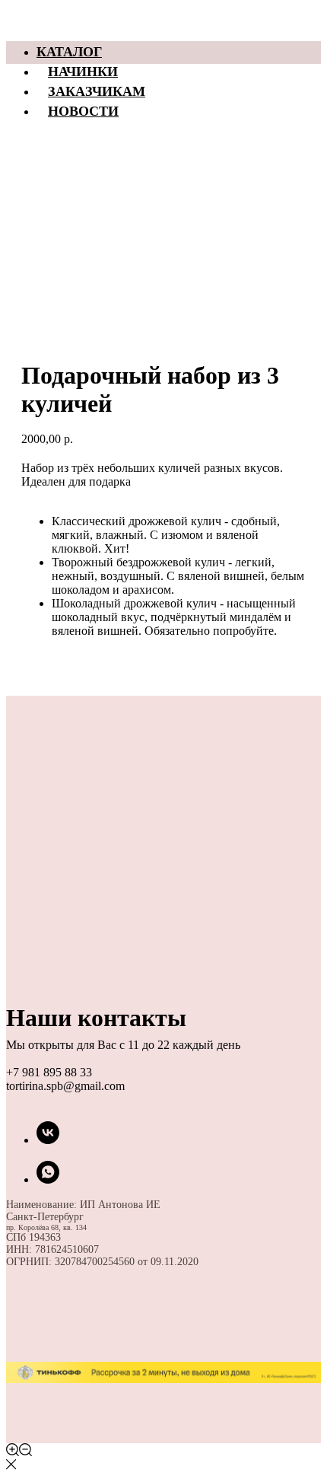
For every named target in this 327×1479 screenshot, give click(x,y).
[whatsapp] (48, 1179)
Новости (83, 110)
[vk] (48, 1139)
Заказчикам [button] (96, 90)
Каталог (69, 51)
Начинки (83, 71)
